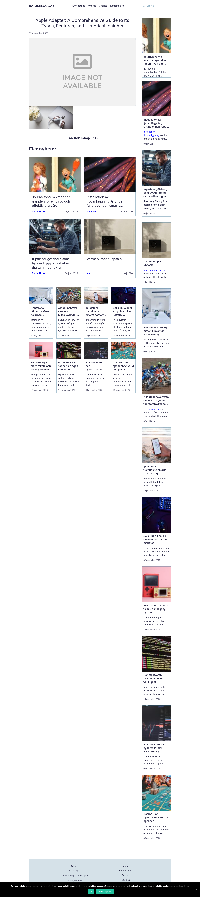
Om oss (92, 5)
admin (90, 273)
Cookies (103, 5)
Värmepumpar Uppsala (155, 270)
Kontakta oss (117, 5)
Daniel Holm (38, 211)
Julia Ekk (91, 211)
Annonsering (78, 5)
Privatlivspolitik (105, 891)
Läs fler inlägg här (82, 138)
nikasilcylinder (154, 409)
